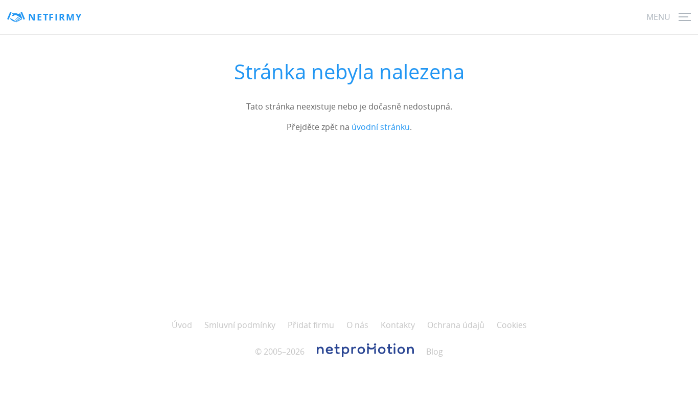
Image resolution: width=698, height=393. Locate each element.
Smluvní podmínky (239, 325)
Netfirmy (55, 17)
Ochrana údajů (455, 325)
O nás (357, 325)
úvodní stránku (381, 127)
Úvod (182, 325)
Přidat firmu (311, 325)
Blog (434, 351)
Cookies (512, 325)
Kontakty (398, 325)
